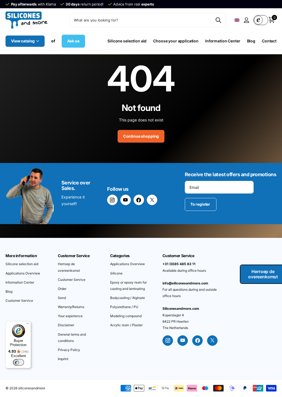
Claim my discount (189, 230)
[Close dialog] (230, 163)
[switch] (18, 362)
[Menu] (28, 324)
